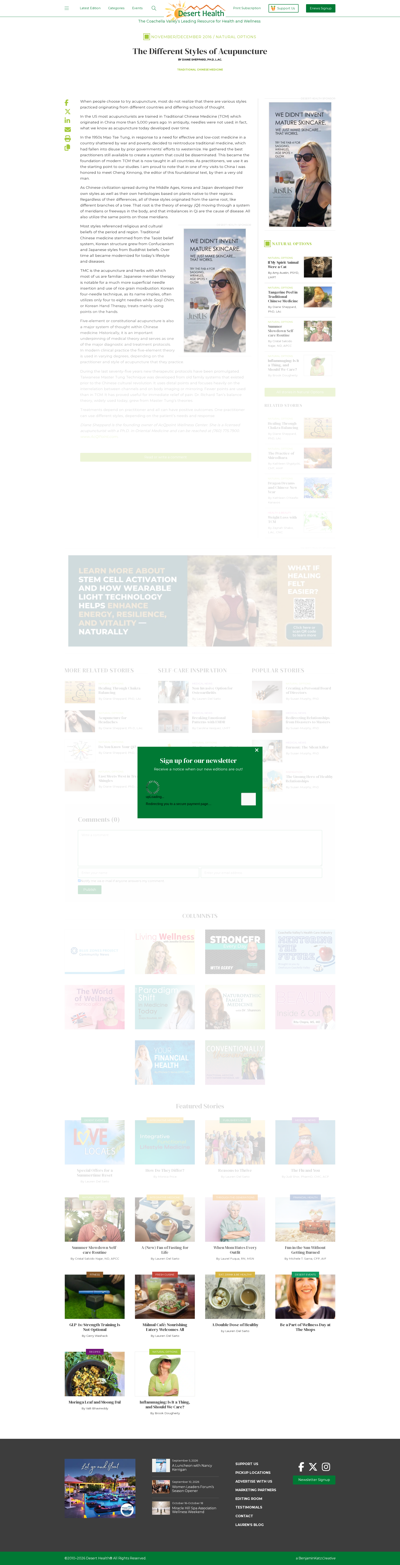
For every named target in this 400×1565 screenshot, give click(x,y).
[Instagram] (326, 1467)
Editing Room (248, 1499)
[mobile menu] (67, 8)
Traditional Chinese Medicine (200, 69)
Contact (244, 1516)
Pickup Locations (253, 1473)
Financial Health (305, 1197)
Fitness (95, 1274)
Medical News (305, 1120)
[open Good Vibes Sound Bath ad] (100, 1517)
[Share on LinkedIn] (72, 120)
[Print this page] (72, 138)
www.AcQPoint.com (99, 436)
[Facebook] (301, 1467)
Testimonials (248, 1507)
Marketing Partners (255, 1490)
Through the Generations (235, 1197)
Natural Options (236, 37)
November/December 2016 (181, 37)
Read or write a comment (165, 457)
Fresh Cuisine (164, 1274)
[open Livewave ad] (200, 601)
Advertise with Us (253, 1481)
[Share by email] (72, 129)
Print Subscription (247, 8)
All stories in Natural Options (300, 392)
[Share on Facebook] (72, 103)
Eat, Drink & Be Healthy (235, 1274)
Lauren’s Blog (249, 1525)
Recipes (94, 1351)
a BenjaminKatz (315, 1558)
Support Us (286, 8)
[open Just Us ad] (214, 290)
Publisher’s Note (235, 1120)
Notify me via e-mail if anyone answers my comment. (123, 881)
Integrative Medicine (165, 1120)
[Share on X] (72, 111)
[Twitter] (313, 1467)
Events (137, 8)
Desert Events (94, 1120)
